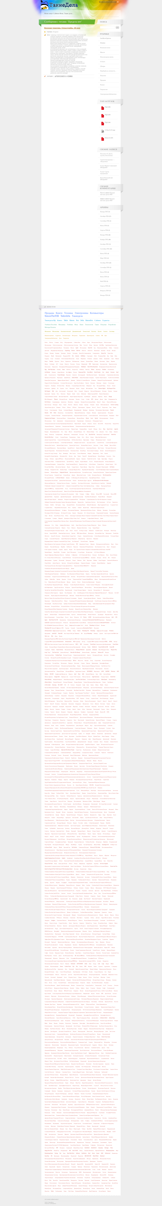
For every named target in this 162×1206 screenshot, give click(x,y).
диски (101, 399)
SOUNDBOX (89, 671)
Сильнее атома (55, 69)
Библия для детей (98, 947)
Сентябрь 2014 (104, 267)
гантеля (72, 685)
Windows (111, 630)
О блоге (102, 62)
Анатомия (94, 879)
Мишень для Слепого (50, 445)
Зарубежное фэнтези (90, 502)
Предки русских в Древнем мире (83, 609)
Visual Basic (115, 644)
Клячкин (114, 980)
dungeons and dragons (50, 418)
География (112, 655)
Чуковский (70, 842)
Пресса (96, 855)
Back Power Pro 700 (53, 620)
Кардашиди (79, 771)
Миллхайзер (63, 806)
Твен (110, 407)
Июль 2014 (103, 272)
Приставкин (86, 440)
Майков (95, 560)
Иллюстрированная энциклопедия (87, 852)
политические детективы (96, 812)
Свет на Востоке (111, 920)
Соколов (83, 909)
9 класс (76, 863)
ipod (75, 674)
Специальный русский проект (52, 752)
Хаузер (60, 636)
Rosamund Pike (82, 372)
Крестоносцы (48, 404)
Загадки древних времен (90, 598)
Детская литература (86, 934)
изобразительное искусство (71, 852)
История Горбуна (49, 728)
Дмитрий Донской (82, 741)
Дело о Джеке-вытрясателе (66, 928)
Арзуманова (70, 812)
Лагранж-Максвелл (49, 426)
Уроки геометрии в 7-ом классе (64, 888)
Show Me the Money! (75, 652)
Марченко (53, 56)
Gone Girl (90, 347)
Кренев (75, 53)
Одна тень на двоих (79, 383)
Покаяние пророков (99, 461)
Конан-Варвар (101, 456)
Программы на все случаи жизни (78, 622)
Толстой (85, 345)
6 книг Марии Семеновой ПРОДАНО (108, 166)
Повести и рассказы (111, 402)
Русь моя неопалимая (97, 982)
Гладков (78, 43)
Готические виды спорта (93, 679)
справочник (106, 779)
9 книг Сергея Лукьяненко (104, 172)
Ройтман (76, 888)
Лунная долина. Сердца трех (69, 536)
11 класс (47, 896)
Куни (101, 741)
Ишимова (102, 942)
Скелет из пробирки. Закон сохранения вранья (107, 469)
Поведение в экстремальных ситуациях (92, 850)
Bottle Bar (113, 434)
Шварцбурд (62, 885)
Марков (69, 393)
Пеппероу (80, 806)
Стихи (55, 982)
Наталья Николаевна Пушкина (52, 687)
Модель (107, 652)
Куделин (64, 579)
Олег (54, 421)
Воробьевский (68, 590)
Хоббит (52, 504)
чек (86, 434)
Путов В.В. (100, 423)
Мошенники (111, 825)
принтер (100, 396)
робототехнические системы (71, 345)
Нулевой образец (90, 674)
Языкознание (48, 663)
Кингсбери (93, 790)
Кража (94, 833)
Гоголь (46, 410)
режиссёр (51, 434)
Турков (98, 896)
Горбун (56, 728)
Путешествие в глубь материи (52, 666)
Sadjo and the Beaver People (67, 750)
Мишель (73, 528)
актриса (116, 431)
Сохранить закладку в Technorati (71, 76)
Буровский (47, 393)
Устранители (55, 720)
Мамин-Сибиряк (94, 969)
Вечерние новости (96, 475)
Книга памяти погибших (82, 785)
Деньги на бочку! (64, 652)
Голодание (47, 415)
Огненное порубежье (60, 747)
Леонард (47, 469)
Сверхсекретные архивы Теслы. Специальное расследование (59, 494)
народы (88, 663)
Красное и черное (100, 720)
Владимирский (77, 410)
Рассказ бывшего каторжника (91, 920)
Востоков (60, 42)
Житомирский (66, 915)
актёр (46, 434)
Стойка (87, 399)
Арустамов (82, 766)
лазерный (78, 685)
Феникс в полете (92, 614)
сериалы (100, 966)
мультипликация (54, 966)
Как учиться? (87, 898)
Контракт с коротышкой (102, 467)
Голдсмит (93, 988)
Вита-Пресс (80, 917)
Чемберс (96, 633)
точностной (86, 331)
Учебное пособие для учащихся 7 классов (55, 909)
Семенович (97, 752)
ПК (82, 633)
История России (63, 399)
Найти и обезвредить (57, 57)
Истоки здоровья (103, 415)
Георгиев (78, 890)
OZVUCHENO (80, 963)
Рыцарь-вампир (78, 682)
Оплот (71, 530)
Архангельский (64, 898)
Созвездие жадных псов (74, 469)
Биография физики (104, 663)
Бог (84, 431)
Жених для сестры (81, 475)
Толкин (46, 801)
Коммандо (65, 453)
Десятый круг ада (99, 533)
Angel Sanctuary (95, 676)
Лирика (88, 982)
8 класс (69, 407)
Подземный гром (70, 725)
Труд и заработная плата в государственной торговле (58, 782)
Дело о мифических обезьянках (90, 825)
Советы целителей (93, 415)
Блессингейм (75, 817)
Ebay (104, 429)
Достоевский (62, 391)
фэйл (95, 356)
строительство (52, 375)
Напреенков (97, 912)
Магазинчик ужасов (69, 649)
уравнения (57, 426)
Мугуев (90, 736)
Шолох (117, 915)
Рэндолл (111, 458)
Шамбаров (62, 574)
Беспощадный (81, 375)
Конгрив (99, 988)
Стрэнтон (108, 456)
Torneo (101, 685)
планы (81, 966)
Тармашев (56, 496)
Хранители (115, 502)
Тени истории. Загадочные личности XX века (106, 601)
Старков (83, 874)
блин (88, 685)
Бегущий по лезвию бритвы (51, 456)
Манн (56, 525)
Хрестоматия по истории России (66, 890)
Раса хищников (68, 592)
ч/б (65, 685)
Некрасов (86, 391)
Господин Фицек (115, 536)
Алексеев (74, 375)
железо (70, 431)
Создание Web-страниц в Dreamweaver (54, 641)
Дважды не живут (70, 836)
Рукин (65, 404)
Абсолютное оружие (60, 467)
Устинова (89, 358)
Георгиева (84, 890)
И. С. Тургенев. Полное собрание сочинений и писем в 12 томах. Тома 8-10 (92, 549)
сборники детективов (99, 820)
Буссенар (47, 731)
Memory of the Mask (95, 847)
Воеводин (106, 530)
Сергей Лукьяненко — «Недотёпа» (107, 160)
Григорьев (68, 560)
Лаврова (71, 809)
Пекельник (72, 59)
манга (105, 396)
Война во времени (91, 504)
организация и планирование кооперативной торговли (97, 758)
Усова (95, 893)
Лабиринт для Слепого (79, 442)
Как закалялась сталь (100, 546)
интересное (113, 855)
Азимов (104, 383)
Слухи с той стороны (75, 676)
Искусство (80, 660)
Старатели (62, 796)
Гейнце (112, 736)
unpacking (67, 350)
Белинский (104, 974)
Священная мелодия (84, 847)
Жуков (96, 579)
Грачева (53, 393)
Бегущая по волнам (49, 971)
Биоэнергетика (103, 364)
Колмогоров (110, 752)
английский (69, 858)
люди (110, 431)
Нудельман (47, 601)
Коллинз (109, 611)
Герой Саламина (48, 741)
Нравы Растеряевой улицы (82, 969)
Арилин (58, 579)
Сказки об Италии (66, 557)
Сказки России (96, 950)
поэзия (78, 364)
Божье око (47, 793)
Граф (99, 458)
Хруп (97, 942)
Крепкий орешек (92, 456)
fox (77, 320)
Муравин (53, 888)
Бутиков (99, 961)
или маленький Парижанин (66, 728)
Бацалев (99, 598)
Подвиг (66, 62)
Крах (113, 728)
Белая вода (83, 450)
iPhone (92, 369)
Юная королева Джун (69, 679)
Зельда (94, 963)
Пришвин (91, 541)
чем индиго (110, 682)
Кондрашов (74, 52)
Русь (58, 393)
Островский (70, 391)
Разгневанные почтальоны (62, 450)
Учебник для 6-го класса (84, 879)
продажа (74, 63)
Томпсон (56, 806)
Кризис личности (80, 448)
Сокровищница (55, 402)
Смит (112, 358)
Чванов (89, 833)
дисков (96, 399)
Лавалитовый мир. (102, 793)
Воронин (68, 375)
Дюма (63, 744)
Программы (47, 633)
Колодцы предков (61, 823)
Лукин (46, 647)
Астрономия (97, 660)
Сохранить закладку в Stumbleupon (68, 76)
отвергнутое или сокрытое (51, 592)
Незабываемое (69, 57)
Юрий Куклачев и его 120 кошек (86, 944)
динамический (76, 331)
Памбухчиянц (69, 766)
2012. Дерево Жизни (81, 533)
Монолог (108, 942)
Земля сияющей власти (71, 464)
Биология (106, 655)
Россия (108, 350)
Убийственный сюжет (95, 806)
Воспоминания (77, 801)
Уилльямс (106, 741)
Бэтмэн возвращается (110, 450)
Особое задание (67, 804)
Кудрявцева (89, 863)
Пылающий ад (112, 679)
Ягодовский (66, 755)
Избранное (89, 385)
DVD (92, 399)
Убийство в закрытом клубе (97, 507)
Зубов (63, 47)
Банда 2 (46, 836)
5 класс (70, 863)
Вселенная (107, 874)
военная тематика (56, 40)
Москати (69, 823)
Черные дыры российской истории (59, 595)
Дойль (85, 823)
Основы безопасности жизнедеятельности (87, 915)
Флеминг (92, 828)
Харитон (66, 779)
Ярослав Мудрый (69, 739)
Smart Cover (109, 429)
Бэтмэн (102, 450)
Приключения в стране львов (89, 731)
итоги (87, 437)
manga (110, 396)
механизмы (55, 331)
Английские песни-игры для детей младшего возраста (87, 858)
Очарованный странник (102, 513)
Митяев (73, 985)
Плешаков (87, 907)
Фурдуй (80, 598)
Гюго (66, 388)
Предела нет (66, 63)
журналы (107, 855)
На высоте (69, 546)
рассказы (72, 364)
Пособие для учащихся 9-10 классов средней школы (95, 866)
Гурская (67, 628)
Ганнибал (62, 725)
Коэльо (46, 533)
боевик (81, 404)
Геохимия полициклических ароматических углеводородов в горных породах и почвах (78, 774)
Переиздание (58, 934)
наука (107, 361)
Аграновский (82, 35)
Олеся (116, 544)
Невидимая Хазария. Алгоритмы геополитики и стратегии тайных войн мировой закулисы (67, 571)
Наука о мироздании (75, 755)
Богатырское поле (49, 747)
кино (81, 325)
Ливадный (109, 496)
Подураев (47, 356)
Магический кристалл (50, 483)
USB (90, 364)
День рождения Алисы (92, 925)
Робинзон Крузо (78, 722)
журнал (101, 855)
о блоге (84, 342)
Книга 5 (80, 50)
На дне (91, 971)
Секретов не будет (49, 842)
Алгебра (88, 885)
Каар (108, 871)
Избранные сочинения (63, 825)
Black (55, 412)
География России (92, 958)
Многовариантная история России (107, 579)
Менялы (104, 525)
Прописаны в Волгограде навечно (61, 64)
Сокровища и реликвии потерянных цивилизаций (81, 601)
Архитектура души (63, 668)
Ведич (68, 467)
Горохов (73, 614)
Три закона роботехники (84, 483)
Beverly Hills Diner (49, 437)
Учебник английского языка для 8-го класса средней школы (59, 871)
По (57, 388)
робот (46, 342)
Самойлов (71, 66)
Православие (95, 364)
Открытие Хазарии (85, 563)
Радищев (69, 980)
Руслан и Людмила (49, 974)
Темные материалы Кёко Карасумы (92, 682)
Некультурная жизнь (106, 57)
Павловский (110, 896)
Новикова (100, 787)
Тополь (108, 385)
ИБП (113, 617)
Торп (114, 456)
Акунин (62, 388)
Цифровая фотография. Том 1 (76, 625)
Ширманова (82, 863)
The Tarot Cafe (55, 652)
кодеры (46, 431)
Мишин (101, 915)
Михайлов (60, 56)
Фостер (70, 456)
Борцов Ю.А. (116, 423)
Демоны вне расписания (65, 480)
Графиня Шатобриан (65, 525)
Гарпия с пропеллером (101, 377)
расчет (100, 331)
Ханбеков (67, 555)
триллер (86, 404)
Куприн (46, 546)
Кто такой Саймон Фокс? (108, 2)
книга (59, 320)
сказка (95, 923)
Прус (91, 725)
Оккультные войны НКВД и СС (81, 565)
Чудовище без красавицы (88, 469)
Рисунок (69, 785)
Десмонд (67, 828)
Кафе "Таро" (48, 652)
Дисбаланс (93, 652)
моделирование (68, 342)
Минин (94, 760)
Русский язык (56, 663)
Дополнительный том (50, 671)
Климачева (54, 779)
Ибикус (67, 844)
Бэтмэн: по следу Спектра (51, 453)
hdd (53, 391)
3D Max (69, 630)
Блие (67, 530)
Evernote (112, 372)
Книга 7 (52, 52)
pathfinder (83, 366)
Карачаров (53, 50)
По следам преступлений (105, 804)
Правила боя (81, 502)
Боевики (57, 353)
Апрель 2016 (104, 230)
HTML (110, 641)
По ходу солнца (83, 530)
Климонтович (80, 877)
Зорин (98, 744)
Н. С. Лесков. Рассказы (89, 513)
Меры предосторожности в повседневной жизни (69, 850)
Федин (70, 549)
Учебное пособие (51, 325)
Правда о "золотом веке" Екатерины (99, 571)
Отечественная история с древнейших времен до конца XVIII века (61, 961)
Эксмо (77, 358)
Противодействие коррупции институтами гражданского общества (61, 763)
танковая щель (83, 429)
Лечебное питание (55, 415)
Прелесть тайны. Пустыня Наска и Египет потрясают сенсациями (60, 598)
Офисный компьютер (80, 412)
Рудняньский (107, 898)
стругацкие (89, 356)
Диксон (77, 874)
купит (105, 812)
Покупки (103, 75)
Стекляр (82, 69)
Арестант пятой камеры (96, 687)
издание (113, 361)
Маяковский (84, 364)
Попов (78, 582)
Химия (78, 666)
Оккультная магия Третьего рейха (109, 576)
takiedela (65, 316)
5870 (118, 671)
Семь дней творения (54, 538)
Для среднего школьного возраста (77, 925)
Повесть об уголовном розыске (99, 809)
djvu (106, 335)
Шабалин (89, 760)
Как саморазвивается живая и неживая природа (73, 760)
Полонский (61, 560)
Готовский (47, 774)
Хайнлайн (108, 483)
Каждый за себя (54, 469)
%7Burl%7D (108, 130)
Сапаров (77, 66)
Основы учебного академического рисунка (55, 785)
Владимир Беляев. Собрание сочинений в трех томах (58, 541)
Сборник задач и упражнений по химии (78, 882)
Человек (78, 399)
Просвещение (81, 407)
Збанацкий (53, 47)
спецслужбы (70, 69)
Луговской (53, 977)
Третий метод (70, 461)
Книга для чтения (63, 863)
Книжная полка (105, 48)
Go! (117, 27)
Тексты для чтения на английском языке (82, 893)
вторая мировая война (71, 42)
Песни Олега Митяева (50, 985)
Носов (90, 931)
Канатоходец (60, 828)
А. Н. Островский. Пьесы (85, 555)
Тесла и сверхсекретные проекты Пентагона (80, 488)
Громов (65, 45)
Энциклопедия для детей (79, 655)
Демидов (78, 885)
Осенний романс (62, 982)
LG (81, 617)
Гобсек (90, 977)
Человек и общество (50, 901)
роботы (51, 342)
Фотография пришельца (106, 928)
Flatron (85, 617)
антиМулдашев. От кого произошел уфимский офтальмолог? (92, 592)
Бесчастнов (65, 38)
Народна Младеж (111, 950)
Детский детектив (49, 928)
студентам (58, 335)
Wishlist (102, 43)
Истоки (50, 515)
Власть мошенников (50, 617)
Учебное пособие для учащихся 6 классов (55, 912)
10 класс (75, 407)
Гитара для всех (90, 985)
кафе (112, 356)
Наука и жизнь (88, 855)
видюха (71, 674)
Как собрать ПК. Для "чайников (71, 633)
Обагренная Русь (80, 747)
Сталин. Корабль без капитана (77, 584)
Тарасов (58, 70)
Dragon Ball (57, 676)
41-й (71, 35)
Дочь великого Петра (50, 739)
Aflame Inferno (48, 682)
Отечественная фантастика (67, 358)
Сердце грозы (75, 467)
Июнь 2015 (103, 253)
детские (98, 917)
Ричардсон (80, 814)
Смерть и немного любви (51, 396)
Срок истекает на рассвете (91, 817)
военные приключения (69, 40)
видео (46, 361)
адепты (74, 582)
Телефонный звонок (60, 461)
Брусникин (71, 736)
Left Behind (47, 372)
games (61, 966)
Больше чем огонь (91, 793)
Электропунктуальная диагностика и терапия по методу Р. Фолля (100, 771)
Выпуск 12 (105, 828)
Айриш (81, 817)
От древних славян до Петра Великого (82, 657)
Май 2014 (103, 281)
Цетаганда (106, 796)
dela (82, 320)
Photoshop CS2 (85, 630)
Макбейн (108, 823)
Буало (114, 814)
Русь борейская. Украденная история (53, 584)
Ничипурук (90, 533)
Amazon (77, 356)
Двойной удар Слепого (62, 445)
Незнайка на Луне (49, 934)
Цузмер (46, 882)
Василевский (94, 804)
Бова (57, 796)
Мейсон (94, 733)
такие (97, 325)
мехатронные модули (97, 342)
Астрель (69, 893)
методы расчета (50, 327)
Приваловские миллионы (105, 969)
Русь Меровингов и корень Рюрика (75, 574)
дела (60, 338)
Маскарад (108, 980)
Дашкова (73, 380)
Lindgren (53, 920)
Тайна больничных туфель (62, 820)
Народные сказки (59, 953)
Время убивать (82, 833)
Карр (104, 814)
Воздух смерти (96, 831)
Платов (73, 60)
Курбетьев (73, 758)
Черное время (83, 467)
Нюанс (46, 923)
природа (70, 663)
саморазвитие (96, 353)
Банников (93, 557)
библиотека (67, 434)
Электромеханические (70, 421)
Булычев (65, 925)
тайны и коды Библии (108, 598)
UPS (116, 617)
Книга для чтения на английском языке (73, 861)
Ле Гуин (109, 502)
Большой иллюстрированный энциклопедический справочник (60, 790)
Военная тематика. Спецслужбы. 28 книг (62, 28)
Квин (101, 817)
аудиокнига (60, 969)
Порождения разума (106, 486)
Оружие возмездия (71, 814)
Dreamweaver (68, 641)
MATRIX (107, 671)
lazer (92, 418)
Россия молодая (64, 950)
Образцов (110, 592)
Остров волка (66, 475)
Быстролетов (79, 38)
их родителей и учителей (73, 909)
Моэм (66, 515)
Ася (105, 971)
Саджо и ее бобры (54, 750)
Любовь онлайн (86, 652)
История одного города (98, 980)
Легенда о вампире (68, 682)
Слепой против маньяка (67, 442)
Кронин (73, 533)
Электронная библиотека (108, 94)
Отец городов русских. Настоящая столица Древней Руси (58, 565)
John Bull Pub (92, 434)
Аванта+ (89, 655)
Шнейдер (65, 73)
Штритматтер (81, 538)
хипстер (87, 369)
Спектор (62, 69)
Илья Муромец (48, 955)
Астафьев (64, 510)
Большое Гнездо (71, 747)
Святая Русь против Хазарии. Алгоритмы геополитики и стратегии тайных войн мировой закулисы (69, 611)
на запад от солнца (66, 513)
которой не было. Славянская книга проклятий (88, 576)
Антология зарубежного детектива (84, 820)
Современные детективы (113, 375)
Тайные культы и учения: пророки (56, 582)
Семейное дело (99, 530)
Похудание (110, 412)
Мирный (60, 518)
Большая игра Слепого (86, 445)
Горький (81, 391)
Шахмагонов (78, 71)
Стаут (51, 358)
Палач (52, 725)
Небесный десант (105, 404)
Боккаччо (83, 518)
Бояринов (76, 990)
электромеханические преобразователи (85, 426)
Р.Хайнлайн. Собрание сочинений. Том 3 (54, 486)
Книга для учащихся (97, 898)
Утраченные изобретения (99, 488)
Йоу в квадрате (48, 399)
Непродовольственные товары (52, 771)
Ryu (73, 966)
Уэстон (91, 461)
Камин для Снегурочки (50, 380)
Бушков (82, 361)
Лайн (77, 494)
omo (81, 345)
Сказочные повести (61, 920)
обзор (90, 345)
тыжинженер (72, 437)
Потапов (98, 595)
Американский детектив (50, 825)
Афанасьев (79, 36)
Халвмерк (53, 385)
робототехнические (57, 345)
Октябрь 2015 (104, 244)
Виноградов (108, 533)
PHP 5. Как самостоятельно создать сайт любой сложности (59, 644)
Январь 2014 (104, 295)
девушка (101, 431)
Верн (112, 544)
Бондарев (113, 546)
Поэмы (60, 410)
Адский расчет (71, 448)
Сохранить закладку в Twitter (65, 76)
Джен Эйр (115, 611)
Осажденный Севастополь (109, 722)
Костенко (76, 869)
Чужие (79, 456)
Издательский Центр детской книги (74, 939)
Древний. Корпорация (66, 496)
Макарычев (116, 885)
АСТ (57, 364)
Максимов (72, 388)
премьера (98, 369)
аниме (95, 966)
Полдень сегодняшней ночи (71, 499)
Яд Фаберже (87, 396)
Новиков (58, 407)
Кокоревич (67, 52)
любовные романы (81, 614)
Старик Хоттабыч (63, 923)
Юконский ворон (85, 790)
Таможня (94, 836)
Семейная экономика (50, 917)
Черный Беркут (48, 552)
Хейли (100, 358)
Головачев (57, 358)
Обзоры (102, 66)
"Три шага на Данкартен (91, 496)
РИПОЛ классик (48, 931)
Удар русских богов (59, 587)
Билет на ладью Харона (50, 499)
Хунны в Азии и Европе (77, 587)
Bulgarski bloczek (64, 472)
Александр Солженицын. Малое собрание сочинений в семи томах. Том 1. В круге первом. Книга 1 (94, 515)
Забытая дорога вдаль (73, 982)
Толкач (46, 828)
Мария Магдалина (97, 739)
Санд (90, 528)
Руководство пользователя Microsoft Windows (98, 622)
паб (103, 372)
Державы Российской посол (59, 722)
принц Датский (48, 980)
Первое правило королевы (76, 396)
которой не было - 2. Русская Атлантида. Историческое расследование (78, 606)
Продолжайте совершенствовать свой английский (57, 866)
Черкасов (104, 752)
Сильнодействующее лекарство (52, 528)
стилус (57, 437)
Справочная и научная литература (96, 782)
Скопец (59, 755)
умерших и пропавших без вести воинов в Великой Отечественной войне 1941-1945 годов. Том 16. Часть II (70, 787)
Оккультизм (55, 366)
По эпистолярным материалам (74, 687)
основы (112, 418)
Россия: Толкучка (49, 475)
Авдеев (75, 35)
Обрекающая (95, 798)
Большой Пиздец (78, 431)
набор (96, 685)
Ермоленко (58, 46)
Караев (74, 513)
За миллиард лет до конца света (79, 477)
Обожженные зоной (100, 440)
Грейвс (80, 733)
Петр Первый (48, 844)
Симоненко (72, 917)
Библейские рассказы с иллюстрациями (82, 947)
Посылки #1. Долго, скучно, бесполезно (106, 154)
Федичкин (76, 70)
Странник (86, 917)
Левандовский (48, 958)
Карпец (87, 574)
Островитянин (54, 59)
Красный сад (67, 847)
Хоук (60, 453)
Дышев (73, 475)
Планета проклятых (104, 393)
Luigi (103, 963)
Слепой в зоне (100, 442)
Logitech (116, 429)
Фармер (84, 793)
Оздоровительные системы (80, 415)
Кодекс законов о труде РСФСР (52, 760)
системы (111, 331)
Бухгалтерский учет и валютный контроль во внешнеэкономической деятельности (65, 777)
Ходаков (58, 882)
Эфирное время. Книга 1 (63, 380)
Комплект (86, 896)
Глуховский (106, 494)
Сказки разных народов (88, 953)
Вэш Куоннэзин (87, 750)
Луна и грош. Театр (59, 515)
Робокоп (52, 458)
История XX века (70, 671)
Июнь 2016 (103, 225)
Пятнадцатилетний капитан (102, 544)
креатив (96, 345)
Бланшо (68, 477)
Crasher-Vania (68, 966)
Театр (91, 660)
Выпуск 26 (65, 43)
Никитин (79, 560)
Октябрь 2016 (104, 216)
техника (68, 313)
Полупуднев (102, 728)
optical (96, 418)
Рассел (66, 617)
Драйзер (53, 388)
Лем (75, 592)
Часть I (62, 963)
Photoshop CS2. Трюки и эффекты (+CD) (54, 628)
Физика (96, 361)
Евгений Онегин (48, 990)
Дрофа (80, 898)
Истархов (67, 587)
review (73, 350)
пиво (116, 356)
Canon (89, 647)
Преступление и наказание (86, 717)
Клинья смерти (103, 825)
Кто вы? (117, 592)
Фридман (80, 758)
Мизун (66, 601)
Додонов (52, 882)
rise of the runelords (93, 366)
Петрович (47, 595)
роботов (68, 369)
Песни (50, 982)
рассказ (75, 372)
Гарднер (47, 358)
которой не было (55, 606)
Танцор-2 (62, 836)
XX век (74, 660)
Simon (102, 193)
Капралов (82, 982)
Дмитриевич (60, 421)
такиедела (77, 316)
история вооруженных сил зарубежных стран (65, 49)
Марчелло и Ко (82, 54)
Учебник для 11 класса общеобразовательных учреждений (100, 955)
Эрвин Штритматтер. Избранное (69, 538)
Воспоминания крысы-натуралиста (85, 942)
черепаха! (53, 942)
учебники (52, 364)
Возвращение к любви (64, 614)
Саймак (97, 486)
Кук (94, 385)
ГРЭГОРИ (60, 936)
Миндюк (47, 888)
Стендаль (109, 720)
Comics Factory (59, 649)
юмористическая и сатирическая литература (94, 839)
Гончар (83, 43)
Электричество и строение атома (95, 874)
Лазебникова (48, 904)
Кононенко (82, 52)
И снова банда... (107, 833)
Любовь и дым (53, 614)
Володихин (82, 499)
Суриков (55, 560)
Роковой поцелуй (57, 682)
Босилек (51, 953)
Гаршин (61, 549)
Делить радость (56, 563)
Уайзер (89, 869)
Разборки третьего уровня (63, 483)
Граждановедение (95, 907)
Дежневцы (83, 45)
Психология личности (75, 668)
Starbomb (73, 963)
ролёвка (59, 369)
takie (66, 320)
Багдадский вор (76, 752)
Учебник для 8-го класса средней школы (101, 877)
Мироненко (62, 958)
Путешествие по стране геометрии (53, 915)
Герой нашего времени (59, 980)
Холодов (94, 555)
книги (62, 52)
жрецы (68, 582)
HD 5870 (52, 674)
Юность (57, 974)
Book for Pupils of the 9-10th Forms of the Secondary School (58, 869)
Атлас (67, 958)
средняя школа (98, 861)
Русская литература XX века (109, 893)
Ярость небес (113, 445)
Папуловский (64, 59)
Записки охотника (90, 720)
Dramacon (94, 649)
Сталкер (61, 944)
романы (61, 736)
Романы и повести (73, 717)
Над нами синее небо (75, 56)
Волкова (103, 625)
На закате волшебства (50, 925)
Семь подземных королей (71, 936)
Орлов (97, 404)
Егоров (52, 46)
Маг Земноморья (101, 502)
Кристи (108, 820)
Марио (107, 963)
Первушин (93, 565)
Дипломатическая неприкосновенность (92, 796)
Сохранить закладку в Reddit (67, 76)
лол (62, 431)
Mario (112, 963)
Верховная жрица (61, 448)
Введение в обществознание (59, 904)
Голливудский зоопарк (100, 611)
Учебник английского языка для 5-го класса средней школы (59, 874)
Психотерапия (99, 668)
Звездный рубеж (71, 504)
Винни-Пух (110, 861)
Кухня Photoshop (88, 633)
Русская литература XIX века (52, 898)
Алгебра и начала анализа (51, 885)
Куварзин (81, 53)
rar (73, 356)
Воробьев (53, 42)
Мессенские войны (58, 741)
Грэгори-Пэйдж (106, 934)
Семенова (116, 347)
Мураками (80, 513)
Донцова (95, 358)
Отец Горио (96, 977)
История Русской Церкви (73, 563)
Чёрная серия (74, 429)
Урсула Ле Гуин (62, 801)
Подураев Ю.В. (66, 356)
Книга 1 (65, 50)
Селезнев (108, 728)
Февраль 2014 (104, 291)
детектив (47, 350)
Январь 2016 (104, 235)
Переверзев (108, 620)
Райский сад (89, 923)
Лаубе (72, 525)
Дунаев (101, 633)
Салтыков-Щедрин (68, 410)
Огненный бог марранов (51, 936)
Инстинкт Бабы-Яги (63, 396)
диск (106, 399)
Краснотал (89, 538)
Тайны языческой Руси (57, 601)
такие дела (110, 353)
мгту (61, 342)
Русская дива (112, 510)
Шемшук (66, 584)
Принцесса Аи (64, 676)
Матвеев (105, 904)
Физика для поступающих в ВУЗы (87, 961)
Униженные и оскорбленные (86, 546)
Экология (106, 668)
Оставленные (111, 369)
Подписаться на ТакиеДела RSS (118, 2)
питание (94, 412)
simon (72, 320)
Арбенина (115, 380)
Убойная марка (54, 472)
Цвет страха (101, 448)
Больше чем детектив (98, 472)
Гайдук (92, 440)
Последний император (50, 448)
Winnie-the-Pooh (49, 863)
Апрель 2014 (104, 286)
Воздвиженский (113, 842)
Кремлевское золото (49, 812)
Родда (56, 928)
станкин (57, 342)
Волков (113, 934)
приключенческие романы (51, 736)
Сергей (90, 429)
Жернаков (95, 538)
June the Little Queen (81, 679)
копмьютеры (97, 313)
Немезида (99, 383)
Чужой (106, 453)
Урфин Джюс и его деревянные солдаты (54, 939)
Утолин (69, 579)
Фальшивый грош (71, 806)
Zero (101, 674)
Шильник (72, 595)
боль (66, 969)
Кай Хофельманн (49, 587)
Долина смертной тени (50, 440)
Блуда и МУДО (53, 533)
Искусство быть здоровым (51, 668)
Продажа (55, 32)
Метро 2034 (113, 494)
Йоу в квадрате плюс (104, 649)
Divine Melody (48, 679)
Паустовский (81, 720)
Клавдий (88, 733)
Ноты (46, 982)
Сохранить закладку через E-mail (54, 76)
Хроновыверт (102, 375)
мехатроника (48, 345)
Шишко (113, 947)
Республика (116, 917)
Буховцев (87, 877)
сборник (92, 404)
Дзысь (60, 955)
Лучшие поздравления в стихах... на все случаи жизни (98, 990)
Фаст (69, 507)
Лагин (70, 923)
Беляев (52, 38)
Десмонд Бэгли (85, 828)
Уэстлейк (80, 823)
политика (53, 63)
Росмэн (55, 955)
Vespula (112, 410)
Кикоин (115, 877)
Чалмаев (104, 896)
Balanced (107, 138)
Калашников (48, 576)
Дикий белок (67, 377)
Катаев (77, 934)
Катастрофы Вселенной (107, 584)
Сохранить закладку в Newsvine (70, 76)
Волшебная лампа (102, 923)
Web (52, 636)
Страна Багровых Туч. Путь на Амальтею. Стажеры (99, 499)
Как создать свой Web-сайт (111, 633)
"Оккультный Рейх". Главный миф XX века (83, 579)
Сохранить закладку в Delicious (55, 76)
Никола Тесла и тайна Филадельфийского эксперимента (77, 491)
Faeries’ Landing (114, 404)
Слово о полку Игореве (65, 971)
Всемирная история (97, 655)
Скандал (111, 828)
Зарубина (96, 863)
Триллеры (63, 353)
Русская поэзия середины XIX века (81, 557)
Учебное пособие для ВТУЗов (52, 893)
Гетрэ (68, 528)
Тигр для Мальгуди (54, 546)
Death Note (112, 676)
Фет (109, 557)
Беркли (78, 458)
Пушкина (63, 687)
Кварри (89, 453)
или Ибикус (74, 844)
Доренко (104, 831)
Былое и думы (113, 555)
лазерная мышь (71, 418)
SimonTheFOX (52, 316)
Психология (47, 366)
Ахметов (90, 590)
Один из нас (57, 552)
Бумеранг (86, 806)
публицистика (75, 361)
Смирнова (93, 896)
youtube (51, 361)
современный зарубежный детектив (53, 809)
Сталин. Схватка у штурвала (93, 584)
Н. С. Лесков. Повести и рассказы (53, 557)
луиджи (47, 966)
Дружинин (69, 722)
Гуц (46, 582)
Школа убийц (97, 844)
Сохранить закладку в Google (62, 76)
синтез (105, 331)
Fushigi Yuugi (59, 655)
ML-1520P (60, 685)
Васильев (93, 383)
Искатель (59, 925)
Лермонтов (68, 361)
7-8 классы (59, 917)
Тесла (66, 488)
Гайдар (80, 977)
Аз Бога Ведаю (92, 464)
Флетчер (72, 820)
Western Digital (101, 388)
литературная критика (94, 974)
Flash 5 (79, 630)
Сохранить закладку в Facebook (59, 76)
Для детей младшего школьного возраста (106, 936)
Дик (75, 456)
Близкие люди (63, 469)
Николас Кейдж (90, 431)
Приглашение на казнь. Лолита (88, 510)
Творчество (104, 89)
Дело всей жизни (77, 804)
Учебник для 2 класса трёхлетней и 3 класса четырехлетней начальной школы (64, 907)
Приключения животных (64, 942)
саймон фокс (77, 342)
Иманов (89, 831)
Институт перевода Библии (65, 947)
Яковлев (67, 963)
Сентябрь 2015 (104, 249)
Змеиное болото (114, 741)
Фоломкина (113, 871)
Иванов (117, 358)
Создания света (114, 504)
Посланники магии (80, 504)
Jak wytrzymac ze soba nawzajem (101, 480)
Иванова (112, 901)
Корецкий (73, 831)
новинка (54, 372)
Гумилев (94, 563)
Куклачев (75, 944)
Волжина (84, 40)
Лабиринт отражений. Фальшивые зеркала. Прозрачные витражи (60, 502)
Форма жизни (101, 496)
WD (77, 544)
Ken (77, 966)
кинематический (66, 331)
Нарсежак (109, 814)
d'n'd (117, 415)
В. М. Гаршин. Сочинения (51, 549)
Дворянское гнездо (84, 544)
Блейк (73, 393)
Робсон (116, 614)
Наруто (55, 847)
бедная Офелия (83, 461)
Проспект (97, 890)
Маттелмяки (48, 947)
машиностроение (49, 335)
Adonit (107, 372)
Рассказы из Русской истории (52, 950)
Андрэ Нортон (53, 801)
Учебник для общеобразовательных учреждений (62, 896)
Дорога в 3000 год (49, 488)
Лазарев (88, 412)
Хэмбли (79, 507)
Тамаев (52, 70)
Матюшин (47, 606)
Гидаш (46, 538)
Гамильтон (69, 720)
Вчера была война (56, 43)
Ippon (46, 620)
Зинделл (72, 798)
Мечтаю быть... (88, 587)
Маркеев (63, 814)
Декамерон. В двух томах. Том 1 (72, 518)
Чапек (99, 525)
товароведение (64, 771)
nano (79, 674)
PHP (81, 644)
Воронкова (113, 739)
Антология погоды (77, 782)
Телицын (82, 494)
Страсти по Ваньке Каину (64, 440)
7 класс (64, 407)
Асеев (65, 977)
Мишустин (72, 771)
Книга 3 (70, 50)
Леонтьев (113, 622)
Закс (105, 861)
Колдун (88, 798)
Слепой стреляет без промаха (52, 442)
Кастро (115, 641)
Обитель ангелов (86, 676)
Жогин (46, 806)
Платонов (63, 393)
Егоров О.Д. (75, 369)
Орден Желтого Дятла (106, 917)
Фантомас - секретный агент (57, 831)
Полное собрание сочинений (91, 928)
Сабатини (110, 725)
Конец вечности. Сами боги (98, 483)
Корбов (52, 53)
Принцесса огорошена (50, 377)
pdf (102, 335)
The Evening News (107, 475)
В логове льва (60, 385)
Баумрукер (98, 828)
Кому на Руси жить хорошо (80, 974)
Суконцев (115, 804)
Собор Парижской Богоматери (101, 536)
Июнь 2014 (103, 277)
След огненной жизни (70, 741)
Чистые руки (70, 71)
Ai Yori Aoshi (48, 685)
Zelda (86, 963)
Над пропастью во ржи (50, 969)
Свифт (103, 988)
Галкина (87, 888)
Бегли (71, 617)
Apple (77, 347)
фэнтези (70, 404)
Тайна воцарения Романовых (52, 574)
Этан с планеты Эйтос (50, 798)
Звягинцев (60, 499)
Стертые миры (60, 617)
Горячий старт (58, 475)
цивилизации (95, 663)
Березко (58, 38)
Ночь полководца (79, 57)
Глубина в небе (60, 793)
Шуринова (47, 779)
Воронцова (60, 377)
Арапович (54, 947)
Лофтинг (111, 923)
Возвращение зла (113, 399)
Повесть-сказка (53, 923)
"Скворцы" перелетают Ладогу (60, 35)
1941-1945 (91, 785)
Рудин (109, 971)
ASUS (102, 671)
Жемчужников (48, 560)
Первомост (77, 739)
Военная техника (67, 655)
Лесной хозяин (84, 541)
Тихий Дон (115, 533)
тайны (110, 347)
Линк (90, 963)
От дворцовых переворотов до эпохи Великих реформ (58, 660)
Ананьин (64, 36)
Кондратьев (105, 961)
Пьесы (114, 969)
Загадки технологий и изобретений (60, 576)
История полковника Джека (90, 722)
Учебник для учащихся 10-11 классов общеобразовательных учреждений (83, 901)
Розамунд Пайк (101, 356)
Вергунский (81, 39)
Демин (72, 568)
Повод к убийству (108, 817)
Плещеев (114, 557)
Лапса (52, 54)
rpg (45, 369)
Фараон (86, 725)
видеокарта (97, 671)
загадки (115, 391)
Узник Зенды (48, 720)
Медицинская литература (57, 350)
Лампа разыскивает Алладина (87, 377)
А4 (68, 685)
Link (99, 963)
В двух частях (79, 896)
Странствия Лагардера (80, 728)
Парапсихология (113, 364)
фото (100, 429)
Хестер (83, 641)
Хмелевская (96, 350)
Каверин (115, 733)
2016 (85, 966)
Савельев (63, 893)
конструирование (104, 418)
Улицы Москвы (97, 779)
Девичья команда (73, 45)
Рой (115, 464)
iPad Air (78, 350)
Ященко (73, 942)
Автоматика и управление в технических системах (57, 429)
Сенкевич (96, 741)
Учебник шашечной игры (86, 912)
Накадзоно (47, 817)
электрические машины (68, 426)
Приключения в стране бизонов (52, 733)
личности (90, 350)
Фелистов (65, 622)
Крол (66, 625)
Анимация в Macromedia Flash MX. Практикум (93, 620)
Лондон (79, 536)
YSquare (56, 399)
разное (106, 685)
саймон (97, 320)
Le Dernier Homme (60, 477)
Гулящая (55, 518)
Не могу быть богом (77, 440)
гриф (84, 685)
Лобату (92, 917)
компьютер (60, 412)
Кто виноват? (75, 541)
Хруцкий (58, 812)
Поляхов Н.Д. (108, 423)
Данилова (94, 396)
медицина (111, 415)
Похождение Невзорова (58, 844)
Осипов (74, 480)
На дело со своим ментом (83, 380)
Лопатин (116, 985)
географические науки (60, 842)
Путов (94, 423)
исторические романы (91, 747)
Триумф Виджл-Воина (94, 477)
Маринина (83, 358)
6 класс (61, 861)
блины (92, 685)
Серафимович (74, 67)
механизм (48, 331)
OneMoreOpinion (105, 38)
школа (46, 364)
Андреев (109, 563)
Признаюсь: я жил (87, 801)
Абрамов (92, 544)
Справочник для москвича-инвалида (54, 768)
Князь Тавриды (105, 736)
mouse (87, 418)
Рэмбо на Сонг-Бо (91, 458)
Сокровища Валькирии (50, 464)
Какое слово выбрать (76, 866)
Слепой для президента (111, 442)
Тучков (56, 836)
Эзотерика (74, 353)
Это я (104, 985)
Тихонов (47, 977)
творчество (66, 338)
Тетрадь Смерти (105, 676)
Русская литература (107, 660)
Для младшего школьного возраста (101, 931)
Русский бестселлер (87, 472)
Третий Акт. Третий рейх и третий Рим (54, 590)
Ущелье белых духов (50, 407)
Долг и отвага (61, 839)
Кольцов (99, 557)
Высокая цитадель (75, 828)
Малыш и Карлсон (72, 920)
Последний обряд (101, 385)
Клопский (53, 755)
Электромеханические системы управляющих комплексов (59, 423)
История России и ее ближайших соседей (61, 657)
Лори (46, 515)
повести (67, 364)
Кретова (64, 563)
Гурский (73, 628)
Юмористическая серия (103, 750)
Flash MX (60, 633)
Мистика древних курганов (100, 587)
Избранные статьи (112, 974)
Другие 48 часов (59, 458)
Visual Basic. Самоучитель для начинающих (100, 644)
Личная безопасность (50, 850)
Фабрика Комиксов (57, 679)
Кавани (75, 823)
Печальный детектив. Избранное (52, 510)
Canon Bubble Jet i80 (103, 647)
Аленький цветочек (49, 814)
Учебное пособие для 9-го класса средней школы (57, 877)
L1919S (89, 617)
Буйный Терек (96, 736)
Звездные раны (60, 464)
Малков (68, 831)
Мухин (81, 990)
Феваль (95, 728)
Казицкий (83, 49)
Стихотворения (53, 410)
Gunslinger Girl (105, 844)
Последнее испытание (111, 448)
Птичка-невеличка (69, 953)
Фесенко (82, 70)
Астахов (89, 777)
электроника (81, 313)
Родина (68, 879)
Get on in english (104, 863)
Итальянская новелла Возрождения (102, 717)
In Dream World (48, 847)
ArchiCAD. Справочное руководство (53, 622)
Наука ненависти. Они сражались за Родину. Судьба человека (59, 544)
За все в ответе (48, 988)
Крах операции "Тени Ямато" (64, 53)
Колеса (76, 530)
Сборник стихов (72, 977)
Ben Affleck (90, 372)
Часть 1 (99, 407)
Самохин (53, 774)
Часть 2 (94, 407)
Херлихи (84, 458)
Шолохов (47, 536)
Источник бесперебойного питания (101, 617)
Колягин (81, 888)
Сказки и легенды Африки (51, 861)
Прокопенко (81, 63)
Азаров (52, 36)
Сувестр (47, 831)
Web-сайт (47, 636)
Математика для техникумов (52, 963)
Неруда (103, 801)
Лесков (113, 385)
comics (53, 649)
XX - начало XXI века (80, 955)
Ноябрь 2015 (104, 239)
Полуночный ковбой (70, 458)
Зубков (46, 579)
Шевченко (53, 73)
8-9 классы (101, 958)
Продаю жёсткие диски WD (107, 193)
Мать (76, 391)
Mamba (46, 412)
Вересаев (75, 546)
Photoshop (92, 630)
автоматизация (66, 335)
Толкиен (47, 504)
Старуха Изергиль (98, 971)
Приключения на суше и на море (71, 731)
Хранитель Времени (80, 798)
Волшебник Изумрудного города (93, 939)
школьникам (99, 888)
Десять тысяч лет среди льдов (69, 733)
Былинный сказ (115, 953)
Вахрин (76, 766)
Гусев (77, 790)
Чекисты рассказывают (57, 71)
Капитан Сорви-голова (56, 731)
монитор (76, 617)
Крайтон (86, 814)
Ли (73, 785)
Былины (103, 950)
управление (82, 335)
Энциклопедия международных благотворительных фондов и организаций (82, 768)
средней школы (89, 861)
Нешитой (67, 758)
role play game (51, 369)
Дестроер (96, 445)
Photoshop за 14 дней (94, 625)
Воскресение (89, 552)
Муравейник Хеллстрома (60, 507)
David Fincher (97, 372)
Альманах (58, 36)
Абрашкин (95, 609)
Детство (70, 974)
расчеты (93, 331)
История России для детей (51, 944)
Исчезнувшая (83, 347)
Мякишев (73, 877)
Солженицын (48, 518)
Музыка (86, 660)
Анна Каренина (76, 971)
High (106, 107)
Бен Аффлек (69, 372)
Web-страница (76, 641)
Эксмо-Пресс (112, 925)
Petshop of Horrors (80, 649)
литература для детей (71, 54)
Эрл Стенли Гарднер (75, 825)
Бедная (77, 461)
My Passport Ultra (111, 388)
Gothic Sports (104, 679)
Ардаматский (72, 36)
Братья (66, 549)
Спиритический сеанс (50, 823)
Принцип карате (81, 831)
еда (95, 347)
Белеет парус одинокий (68, 934)
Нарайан (63, 546)
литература (99, 842)
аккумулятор (63, 620)
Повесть (81, 920)
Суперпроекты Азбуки (87, 752)
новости (84, 350)
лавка (78, 437)
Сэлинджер (114, 966)
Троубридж (100, 614)
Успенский (71, 969)
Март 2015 (103, 258)
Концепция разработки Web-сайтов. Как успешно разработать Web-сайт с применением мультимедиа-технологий (72, 639)
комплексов (88, 421)
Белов (57, 725)
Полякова (93, 380)
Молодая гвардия (96, 934)
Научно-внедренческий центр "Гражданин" (97, 909)
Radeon (46, 674)
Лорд (63, 504)
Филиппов (47, 725)
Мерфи (106, 445)
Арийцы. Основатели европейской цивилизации (75, 603)
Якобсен (104, 639)
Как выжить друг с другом (84, 480)
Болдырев (111, 766)
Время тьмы (86, 507)
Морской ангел (108, 614)
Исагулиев (96, 628)
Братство (75, 923)
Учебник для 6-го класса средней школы (102, 885)
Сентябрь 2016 (104, 221)
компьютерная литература (74, 620)
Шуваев (60, 990)
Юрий (52, 356)
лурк (66, 431)
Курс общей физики (106, 890)
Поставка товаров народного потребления (96, 766)
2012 (51, 412)
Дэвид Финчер (60, 372)
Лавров (66, 809)
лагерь (92, 437)
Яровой (111, 587)
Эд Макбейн (53, 828)
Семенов (83, 66)
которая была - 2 (98, 590)
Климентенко (83, 869)
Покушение (78, 62)
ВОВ (86, 39)
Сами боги (73, 483)
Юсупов (100, 760)
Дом (57, 391)
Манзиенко (110, 944)
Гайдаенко (72, 43)
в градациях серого (98, 421)
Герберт (74, 507)
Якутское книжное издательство (87, 936)
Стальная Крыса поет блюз (78, 385)
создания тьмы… (49, 507)
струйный (47, 649)
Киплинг (72, 988)
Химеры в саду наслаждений (104, 380)
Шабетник (84, 755)
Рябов (116, 809)
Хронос (76, 928)
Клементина (100, 733)
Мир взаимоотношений (88, 668)
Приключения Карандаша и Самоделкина (71, 931)
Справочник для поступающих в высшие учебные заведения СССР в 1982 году (64, 855)
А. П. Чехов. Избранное (99, 552)
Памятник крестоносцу (64, 533)
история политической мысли (74, 839)
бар (108, 356)
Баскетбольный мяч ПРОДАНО (106, 178)
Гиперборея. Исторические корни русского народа (57, 568)
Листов (61, 54)
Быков (114, 407)
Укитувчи (98, 953)
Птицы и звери (60, 671)
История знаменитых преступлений (74, 744)
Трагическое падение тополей (111, 687)
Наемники (105, 510)
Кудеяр (57, 814)
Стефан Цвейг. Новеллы (93, 518)
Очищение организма (67, 415)
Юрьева (112, 915)
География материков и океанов (78, 958)
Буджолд (80, 796)
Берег (108, 546)
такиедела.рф (50, 320)
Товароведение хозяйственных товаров (54, 758)
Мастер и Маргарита (96, 391)
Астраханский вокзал (80, 809)
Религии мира (89, 361)
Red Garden (74, 847)
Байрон (82, 988)
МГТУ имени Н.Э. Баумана (109, 888)
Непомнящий (48, 603)
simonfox (89, 320)
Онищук (60, 779)
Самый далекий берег (66, 752)
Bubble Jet (94, 647)
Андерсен (81, 923)
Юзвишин (72, 779)
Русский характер (88, 844)
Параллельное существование (58, 833)
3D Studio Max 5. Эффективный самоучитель (55, 630)
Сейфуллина (74, 555)
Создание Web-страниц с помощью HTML (97, 641)
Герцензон (104, 912)
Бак (70, 898)
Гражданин (112, 909)
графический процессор (61, 674)
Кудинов (112, 939)
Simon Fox (103, 353)
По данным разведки (56, 62)
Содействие (105, 939)
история (104, 391)
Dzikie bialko (75, 377)
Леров (56, 54)
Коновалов (47, 388)
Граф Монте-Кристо (90, 744)
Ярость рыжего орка (114, 793)
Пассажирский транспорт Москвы (84, 779)
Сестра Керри (81, 552)
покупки (103, 325)
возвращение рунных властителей (107, 366)
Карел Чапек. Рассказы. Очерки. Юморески (86, 525)
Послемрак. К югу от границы (52, 513)
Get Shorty (112, 467)
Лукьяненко (107, 358)
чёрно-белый (78, 423)
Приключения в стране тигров (105, 731)
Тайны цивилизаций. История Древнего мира (104, 603)
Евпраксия (84, 739)
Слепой (109, 440)
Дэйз (46, 375)
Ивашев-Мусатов (70, 885)
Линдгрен (47, 920)
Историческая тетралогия (107, 744)
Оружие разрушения (50, 450)
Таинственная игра (49, 655)
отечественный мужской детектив (106, 836)
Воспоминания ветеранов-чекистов (53, 804)
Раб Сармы (58, 504)
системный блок (69, 412)
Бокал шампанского (49, 820)
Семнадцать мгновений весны (60, 67)
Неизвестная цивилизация (88, 582)
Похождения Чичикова (73, 510)
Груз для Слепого (91, 442)
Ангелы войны (106, 674)
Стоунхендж (111, 383)
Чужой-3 (84, 456)
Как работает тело (106, 666)
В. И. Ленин (84, 971)
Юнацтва (85, 931)
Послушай (47, 942)
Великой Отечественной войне (102, 785)
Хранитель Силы (83, 464)
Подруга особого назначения (52, 383)
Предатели (62, 720)
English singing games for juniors (52, 858)
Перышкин (74, 879)
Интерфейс (56, 931)
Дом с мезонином (71, 552)
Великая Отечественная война (67, 39)
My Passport (47, 391)
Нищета (63, 528)
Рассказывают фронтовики (59, 66)
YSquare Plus (114, 649)
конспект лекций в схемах (100, 763)
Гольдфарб (64, 882)
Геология (47, 657)
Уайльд (77, 988)
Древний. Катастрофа (78, 496)
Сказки (61, 364)
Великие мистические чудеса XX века (85, 595)
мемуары (70, 801)
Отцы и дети (48, 563)
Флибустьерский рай (93, 393)
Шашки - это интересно (73, 912)
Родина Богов (100, 464)
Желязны (68, 385)
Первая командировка (57, 60)
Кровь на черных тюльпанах (82, 812)
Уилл (101, 453)
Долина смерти (109, 464)
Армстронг (68, 817)
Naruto (60, 847)
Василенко (53, 39)
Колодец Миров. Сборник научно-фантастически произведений (64, 647)
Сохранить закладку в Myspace (60, 76)
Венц (56, 636)
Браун (51, 806)
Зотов (59, 47)
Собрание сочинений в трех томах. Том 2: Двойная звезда (80, 486)
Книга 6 (84, 50)
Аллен (78, 393)
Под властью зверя (57, 603)
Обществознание (60, 901)
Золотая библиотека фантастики (107, 798)
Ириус (116, 923)
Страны (83, 663)
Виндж (53, 793)
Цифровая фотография (102, 630)
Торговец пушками (114, 513)
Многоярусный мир (50, 796)
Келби (86, 625)
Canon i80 (112, 647)
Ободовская (86, 687)
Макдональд (96, 453)
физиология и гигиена (103, 879)
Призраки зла (93, 814)
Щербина (105, 842)
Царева (61, 592)
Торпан (70, 70)
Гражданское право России (85, 763)
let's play (101, 345)
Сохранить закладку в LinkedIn (63, 76)
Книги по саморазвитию (85, 353)
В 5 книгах (115, 890)
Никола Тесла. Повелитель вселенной (53, 491)
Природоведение (113, 904)
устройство (112, 325)
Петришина (113, 879)
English (63, 858)
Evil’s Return (48, 402)
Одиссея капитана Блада (100, 725)
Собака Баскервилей (94, 823)
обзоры (95, 429)
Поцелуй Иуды (60, 817)
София (46, 953)
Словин (88, 809)
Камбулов (91, 530)
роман (65, 736)
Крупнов (112, 574)
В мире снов (114, 844)
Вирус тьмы (91, 467)
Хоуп (75, 720)
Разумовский (112, 812)
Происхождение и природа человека (91, 666)
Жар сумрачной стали (103, 504)
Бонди (55, 990)
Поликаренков (86, 804)
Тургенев (57, 361)
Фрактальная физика (93, 755)
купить (69, 353)
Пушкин (52, 353)
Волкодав (55, 404)
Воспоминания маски (107, 847)
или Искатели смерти (92, 375)
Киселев (60, 50)
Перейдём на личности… (108, 71)
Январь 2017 (104, 212)
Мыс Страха (73, 453)
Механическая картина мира (68, 666)
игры (88, 342)
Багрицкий (59, 977)
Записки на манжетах (112, 560)
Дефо (99, 722)
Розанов (72, 950)
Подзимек (72, 62)
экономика (71, 399)
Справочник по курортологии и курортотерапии (104, 777)
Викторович (58, 356)
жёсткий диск (89, 388)
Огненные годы (80, 985)
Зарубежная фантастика (111, 345)
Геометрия (47, 755)
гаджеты (105, 320)
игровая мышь (80, 418)
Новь (107, 555)
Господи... (110, 985)
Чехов (62, 361)
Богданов (98, 582)
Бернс (87, 988)
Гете (53, 525)
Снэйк (89, 475)
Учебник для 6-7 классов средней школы (55, 879)
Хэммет (53, 817)
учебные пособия (90, 842)
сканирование (59, 434)
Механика (61, 325)
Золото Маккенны (81, 453)
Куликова (47, 472)
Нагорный (111, 809)
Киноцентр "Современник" (103, 434)
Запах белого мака (49, 461)
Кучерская (74, 898)
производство (90, 335)
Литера (110, 912)
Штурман (104, 858)
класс (60, 404)
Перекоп (67, 60)
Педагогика (105, 407)
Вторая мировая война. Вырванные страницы (56, 609)
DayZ (117, 372)
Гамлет (108, 977)
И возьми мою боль (72, 833)
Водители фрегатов (79, 842)
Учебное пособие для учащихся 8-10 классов (100, 882)
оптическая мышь (61, 418)
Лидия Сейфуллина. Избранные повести (54, 555)
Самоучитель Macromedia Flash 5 (84, 628)
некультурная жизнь (102, 347)
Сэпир (101, 445)
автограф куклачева (101, 944)
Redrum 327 (100, 652)
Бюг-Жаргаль (101, 555)
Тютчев (104, 557)
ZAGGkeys (83, 356)
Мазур (84, 782)
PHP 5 (77, 644)
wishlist (104, 369)
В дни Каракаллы (56, 744)
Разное (102, 85)
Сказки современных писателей (83, 950)
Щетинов (55, 958)
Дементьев (63, 402)
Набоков (99, 510)
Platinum (113, 671)
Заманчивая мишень (91, 448)
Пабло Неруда (96, 801)
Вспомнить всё (63, 456)
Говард (46, 458)
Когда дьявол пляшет (75, 793)
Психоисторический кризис (104, 790)
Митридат (89, 728)
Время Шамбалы (101, 563)
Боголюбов (105, 901)
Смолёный (102, 920)
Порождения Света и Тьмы (51, 480)
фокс (76, 325)
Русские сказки (106, 953)
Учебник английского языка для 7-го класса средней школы (90, 871)
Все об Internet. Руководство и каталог (54, 625)
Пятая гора (113, 530)
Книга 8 (57, 52)
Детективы (102, 361)
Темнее (104, 682)
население (76, 663)
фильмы (90, 966)
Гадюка (80, 844)
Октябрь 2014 (104, 263)
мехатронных (48, 421)
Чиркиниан (105, 768)
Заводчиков (77, 46)
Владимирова (68, 944)
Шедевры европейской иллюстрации (53, 852)
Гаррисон (47, 385)
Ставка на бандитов (112, 831)
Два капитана (108, 733)
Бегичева (73, 576)
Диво (90, 739)
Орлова (78, 836)
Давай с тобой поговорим (63, 985)
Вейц (83, 885)
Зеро (97, 674)
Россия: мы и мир (49, 467)
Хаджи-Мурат (96, 528)
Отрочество (63, 974)
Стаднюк (77, 69)
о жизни (81, 369)
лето (83, 437)
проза (103, 402)
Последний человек (49, 477)
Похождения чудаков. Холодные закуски (54, 530)
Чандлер (102, 823)
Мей (84, 560)
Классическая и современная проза (53, 347)
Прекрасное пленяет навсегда (61, 988)
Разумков (106, 982)
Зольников (86, 644)
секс (106, 431)
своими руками (64, 437)
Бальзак (85, 977)
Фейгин (92, 494)
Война (79, 40)
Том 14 (81, 928)
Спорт (82, 399)
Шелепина (65, 917)
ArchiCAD (54, 633)
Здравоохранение (102, 412)
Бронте (46, 614)
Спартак (115, 720)
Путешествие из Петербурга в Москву (81, 980)
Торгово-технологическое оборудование (54, 766)
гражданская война (56, 45)
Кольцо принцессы (109, 461)
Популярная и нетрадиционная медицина (69, 366)
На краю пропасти (71, 796)
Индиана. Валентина (82, 528)
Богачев (71, 38)
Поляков (59, 63)
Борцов (84, 423)
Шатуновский (110, 839)
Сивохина (90, 890)
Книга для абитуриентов (51, 890)
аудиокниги (107, 966)
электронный (74, 434)
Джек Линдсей (79, 725)
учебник (70, 325)
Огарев (74, 560)
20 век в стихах (68, 990)
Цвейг (101, 518)
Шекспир (103, 977)
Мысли (102, 52)
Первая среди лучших (110, 472)
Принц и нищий (103, 925)
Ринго (67, 793)
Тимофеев (64, 70)
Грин (57, 971)
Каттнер (84, 647)
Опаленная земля (75, 450)
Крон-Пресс (78, 953)
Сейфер (87, 494)
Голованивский (110, 988)
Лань (99, 893)
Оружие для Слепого (74, 445)
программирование (54, 431)
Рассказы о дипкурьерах (51, 839)
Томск (52, 690)
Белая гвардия (102, 560)
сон (97, 431)
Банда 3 (51, 836)
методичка (74, 335)
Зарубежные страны (80, 671)
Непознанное (106, 590)
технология (89, 325)
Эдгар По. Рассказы (55, 536)
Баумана (88, 407)
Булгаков (103, 350)
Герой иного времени (81, 736)
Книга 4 (75, 50)
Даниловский (106, 739)
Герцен (82, 388)
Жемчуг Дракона (49, 676)
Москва (66, 56)
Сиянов (103, 477)
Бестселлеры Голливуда (92, 450)
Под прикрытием (86, 836)
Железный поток (68, 46)
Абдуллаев (47, 833)
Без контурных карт (68, 955)
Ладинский (47, 744)
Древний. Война (48, 496)
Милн (55, 863)
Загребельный (60, 739)
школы (92, 888)
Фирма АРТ (107, 947)
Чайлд (89, 603)
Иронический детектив (75, 472)
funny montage (61, 375)
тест (96, 388)
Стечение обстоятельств (66, 383)
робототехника (107, 342)
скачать (98, 335)
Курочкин (89, 560)
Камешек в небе (59, 488)
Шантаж (76, 404)
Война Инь (52, 579)
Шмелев (59, 73)
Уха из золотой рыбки (113, 377)
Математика (64, 663)
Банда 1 (114, 833)
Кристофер (104, 458)
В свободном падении (62, 798)
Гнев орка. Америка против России (99, 574)
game (63, 369)
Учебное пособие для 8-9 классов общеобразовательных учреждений (85, 904)
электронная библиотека (51, 338)
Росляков (63, 552)
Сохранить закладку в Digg (57, 76)
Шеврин (74, 915)
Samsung (54, 685)
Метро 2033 (99, 494)
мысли (72, 347)
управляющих (80, 421)
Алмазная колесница (88, 536)
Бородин (90, 741)
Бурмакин (47, 690)
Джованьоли (48, 722)
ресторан (81, 434)
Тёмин (74, 630)
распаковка (66, 347)
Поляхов (90, 423)
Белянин (94, 750)
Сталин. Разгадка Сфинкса (80, 590)
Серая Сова (78, 750)
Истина (63, 812)
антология (115, 790)
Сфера (99, 814)
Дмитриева (47, 525)
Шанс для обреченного (101, 437)
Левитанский (98, 985)
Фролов (106, 915)
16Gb (83, 674)
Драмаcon (88, 649)
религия (110, 391)
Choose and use (113, 866)
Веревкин (71, 609)
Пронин (99, 833)
